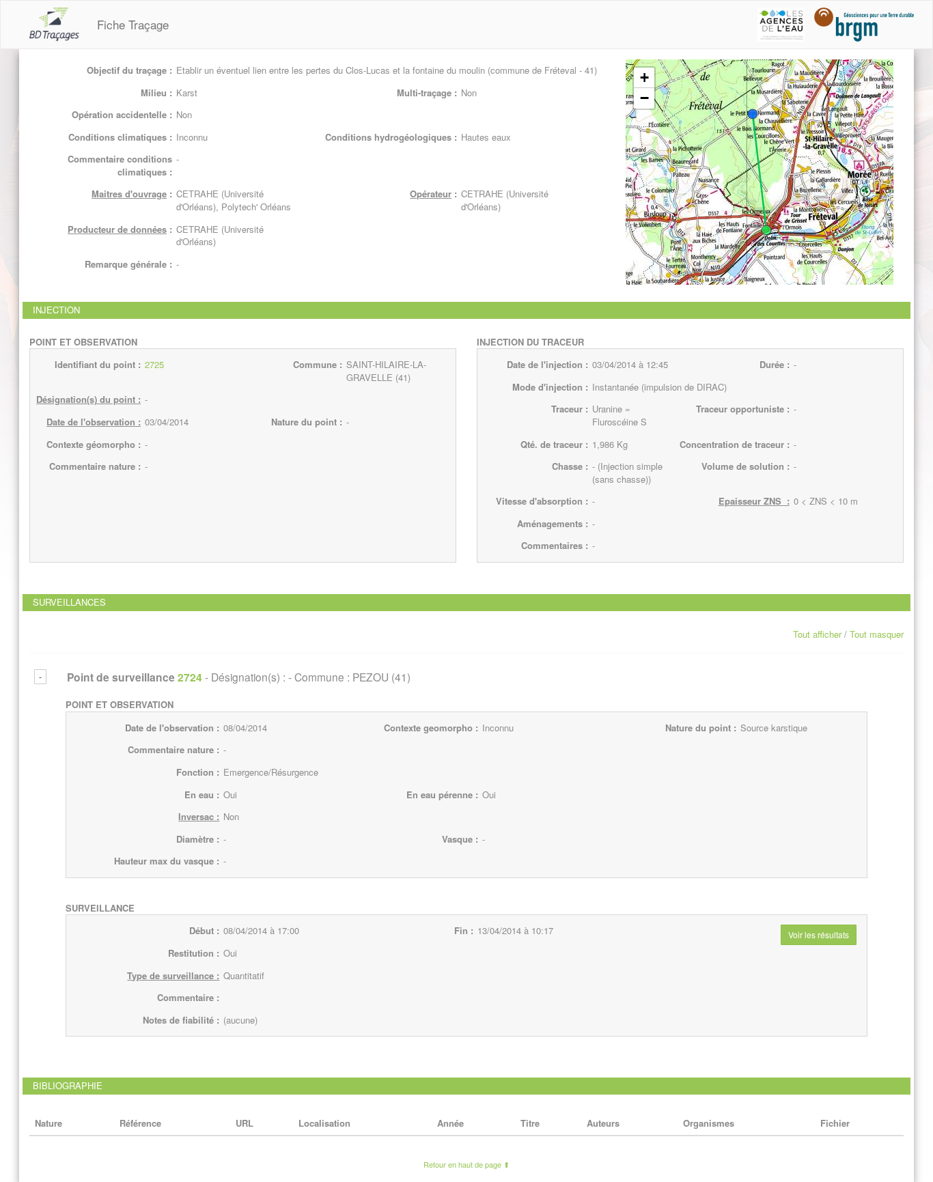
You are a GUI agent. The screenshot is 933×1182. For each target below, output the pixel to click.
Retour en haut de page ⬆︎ (466, 1164)
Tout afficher (817, 634)
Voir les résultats (818, 934)
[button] (752, 114)
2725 (154, 364)
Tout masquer (877, 634)
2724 (190, 677)
